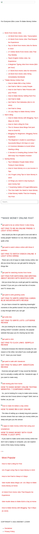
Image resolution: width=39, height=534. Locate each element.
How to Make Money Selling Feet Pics (22, 96)
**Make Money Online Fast (14, 80)
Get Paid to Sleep (14, 108)
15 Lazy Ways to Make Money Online (21, 112)
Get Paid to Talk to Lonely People (20, 86)
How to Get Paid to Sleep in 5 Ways (15, 476)
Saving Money (10, 159)
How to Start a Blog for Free (18, 124)
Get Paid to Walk (14, 99)
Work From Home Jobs (13, 33)
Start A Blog (9, 115)
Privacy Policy (10, 531)
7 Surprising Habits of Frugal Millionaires (22, 187)
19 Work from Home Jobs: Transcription (22, 36)
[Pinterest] (3, 211)
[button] (19, 30)
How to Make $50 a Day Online (19, 83)
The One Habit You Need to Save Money (23, 190)
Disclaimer (8, 528)
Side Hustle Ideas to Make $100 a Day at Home (19, 501)
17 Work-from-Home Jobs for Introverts (22, 71)
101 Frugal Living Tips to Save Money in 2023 (18, 470)
